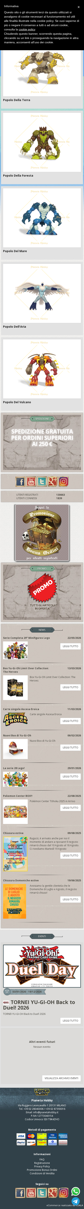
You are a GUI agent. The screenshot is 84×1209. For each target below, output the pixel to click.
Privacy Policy (42, 1166)
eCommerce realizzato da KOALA (64, 1205)
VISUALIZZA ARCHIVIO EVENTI (61, 1078)
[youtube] (31, 481)
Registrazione (42, 1163)
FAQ (42, 1159)
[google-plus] (53, 481)
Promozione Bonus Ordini (42, 1170)
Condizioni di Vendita (42, 1173)
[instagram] (64, 481)
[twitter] (42, 481)
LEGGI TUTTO (70, 646)
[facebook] (20, 481)
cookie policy (27, 29)
